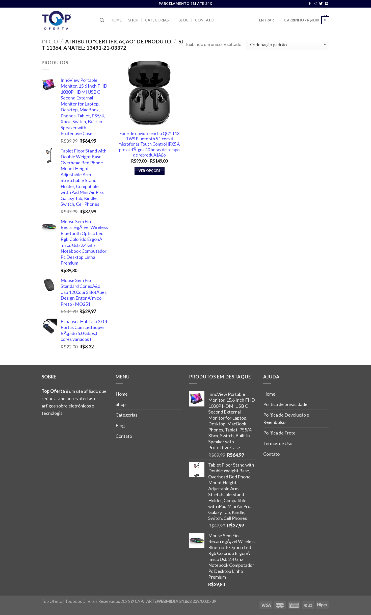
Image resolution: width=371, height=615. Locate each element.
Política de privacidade (285, 404)
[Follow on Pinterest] (326, 4)
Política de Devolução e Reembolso (286, 418)
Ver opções (149, 171)
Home (116, 20)
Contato (204, 20)
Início (50, 41)
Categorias (157, 20)
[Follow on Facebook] (310, 4)
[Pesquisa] (102, 20)
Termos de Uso (277, 443)
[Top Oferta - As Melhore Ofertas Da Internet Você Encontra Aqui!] (67, 20)
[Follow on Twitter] (321, 4)
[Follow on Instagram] (315, 4)
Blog (183, 20)
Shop (133, 20)
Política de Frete (279, 432)
